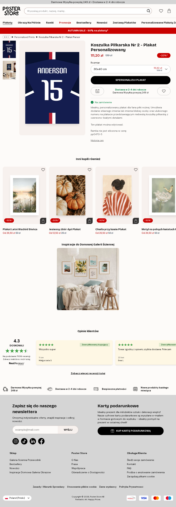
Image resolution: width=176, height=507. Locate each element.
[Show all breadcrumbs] (6, 37)
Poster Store (95, 497)
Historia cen (97, 140)
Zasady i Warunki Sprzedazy (48, 486)
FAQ (129, 468)
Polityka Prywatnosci (131, 486)
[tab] (161, 11)
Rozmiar (95, 62)
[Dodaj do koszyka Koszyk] (43, 221)
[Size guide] (97, 91)
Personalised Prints (24, 37)
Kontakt (131, 464)
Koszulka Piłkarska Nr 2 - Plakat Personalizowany (59, 37)
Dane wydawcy (108, 486)
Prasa (75, 464)
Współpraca (78, 468)
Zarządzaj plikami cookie (141, 476)
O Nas (75, 460)
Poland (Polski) (17, 498)
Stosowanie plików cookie (82, 486)
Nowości (14, 468)
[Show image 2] (9, 70)
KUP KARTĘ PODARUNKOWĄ (133, 430)
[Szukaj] (149, 11)
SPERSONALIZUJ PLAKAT (131, 80)
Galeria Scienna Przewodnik (25, 460)
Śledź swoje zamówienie (140, 460)
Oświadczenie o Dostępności (88, 472)
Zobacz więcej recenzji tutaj (88, 373)
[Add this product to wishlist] (163, 91)
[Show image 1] (9, 49)
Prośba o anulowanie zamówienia (146, 472)
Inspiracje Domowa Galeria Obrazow (30, 472)
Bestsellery (16, 464)
